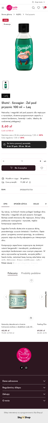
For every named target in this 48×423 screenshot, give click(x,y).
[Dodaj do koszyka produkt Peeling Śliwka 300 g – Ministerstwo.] (31, 318)
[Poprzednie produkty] (6, 297)
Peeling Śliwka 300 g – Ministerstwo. (15, 324)
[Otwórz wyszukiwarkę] (33, 7)
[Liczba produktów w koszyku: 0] (43, 7)
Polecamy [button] (13, 273)
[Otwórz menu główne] (2, 7)
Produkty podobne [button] (30, 273)
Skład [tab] (36, 204)
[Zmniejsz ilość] (3, 161)
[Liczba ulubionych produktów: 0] (38, 7)
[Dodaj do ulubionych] (42, 168)
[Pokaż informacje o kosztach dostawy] (30, 182)
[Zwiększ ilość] (40, 161)
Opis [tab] (5, 204)
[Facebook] (22, 367)
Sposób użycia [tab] (20, 204)
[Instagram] (26, 367)
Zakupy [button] (6, 394)
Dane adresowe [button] (10, 381)
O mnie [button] (6, 400)
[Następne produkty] (42, 297)
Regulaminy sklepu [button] (11, 387)
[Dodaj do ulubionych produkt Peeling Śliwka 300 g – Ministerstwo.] (31, 280)
